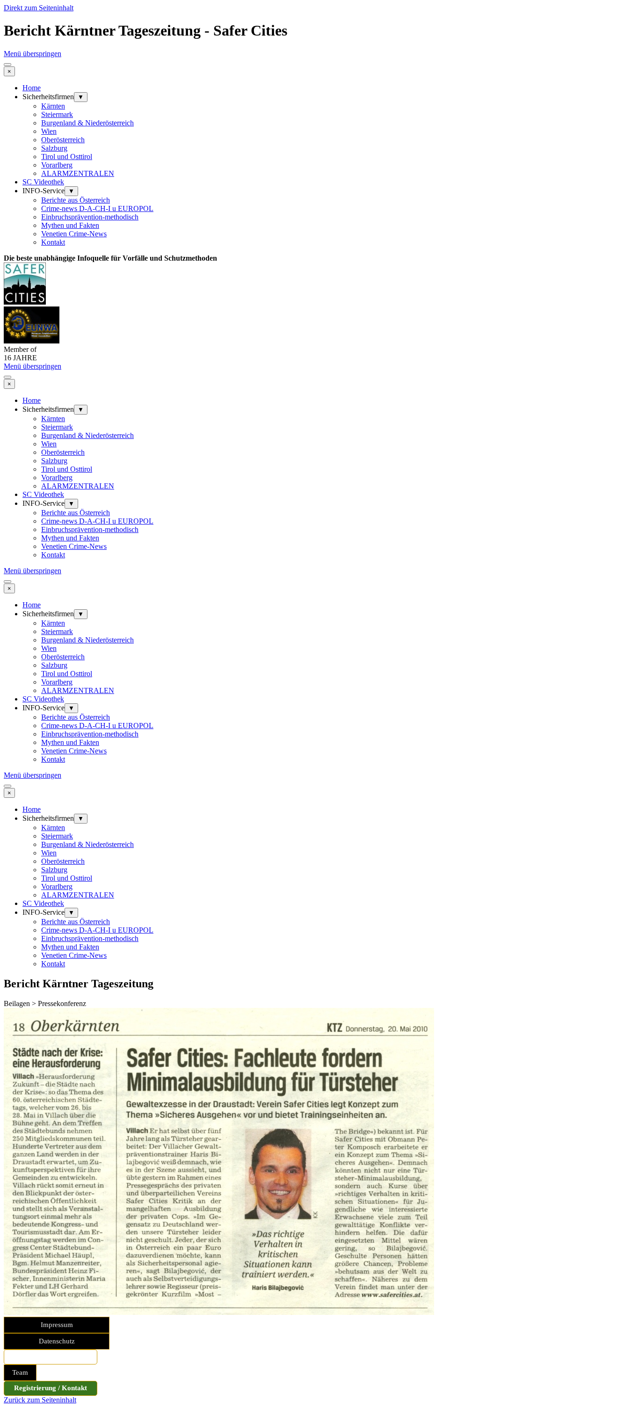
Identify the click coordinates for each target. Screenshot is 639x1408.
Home (31, 88)
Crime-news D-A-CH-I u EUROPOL (97, 208)
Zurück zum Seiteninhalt (40, 1400)
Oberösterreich (63, 140)
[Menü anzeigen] (7, 64)
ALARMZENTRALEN (77, 173)
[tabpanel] (319, 258)
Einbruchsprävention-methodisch (89, 217)
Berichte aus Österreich (75, 200)
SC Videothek (43, 182)
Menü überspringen (32, 54)
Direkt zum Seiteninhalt (38, 8)
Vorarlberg (57, 165)
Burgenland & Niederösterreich (87, 123)
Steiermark (57, 114)
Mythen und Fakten (70, 225)
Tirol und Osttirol (66, 156)
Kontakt (53, 242)
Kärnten (53, 106)
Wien (49, 131)
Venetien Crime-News (74, 234)
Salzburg (54, 148)
